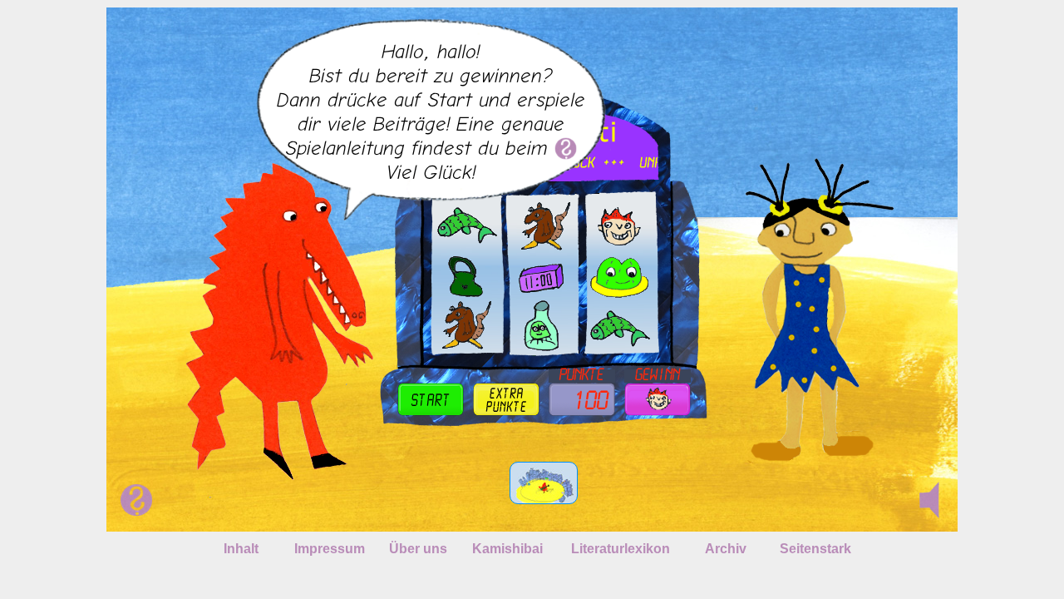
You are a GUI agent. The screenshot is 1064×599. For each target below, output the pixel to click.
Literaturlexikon (620, 549)
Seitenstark (815, 549)
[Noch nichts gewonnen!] (657, 399)
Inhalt (241, 549)
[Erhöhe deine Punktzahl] (506, 399)
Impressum (329, 549)
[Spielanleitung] (565, 148)
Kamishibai (507, 549)
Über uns (418, 549)
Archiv (725, 549)
